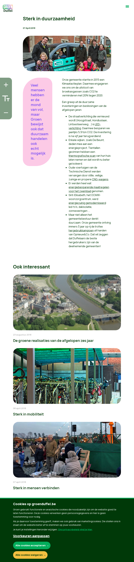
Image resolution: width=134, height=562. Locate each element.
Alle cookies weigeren (29, 555)
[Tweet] (5, 106)
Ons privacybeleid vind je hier (75, 529)
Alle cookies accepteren (31, 545)
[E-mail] (5, 115)
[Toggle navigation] (127, 7)
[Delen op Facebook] (5, 97)
